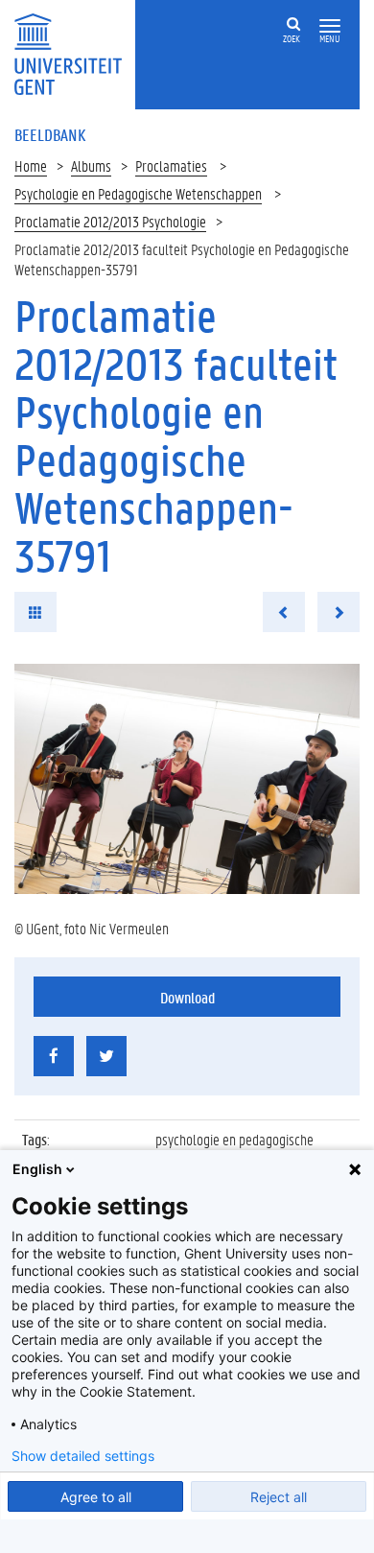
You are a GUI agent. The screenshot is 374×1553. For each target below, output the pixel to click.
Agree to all (95, 1497)
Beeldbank (49, 134)
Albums (91, 165)
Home (30, 165)
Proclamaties (171, 165)
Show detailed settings (83, 1456)
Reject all (278, 1497)
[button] (330, 26)
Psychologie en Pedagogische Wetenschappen (138, 193)
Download (187, 997)
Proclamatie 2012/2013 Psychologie (110, 221)
